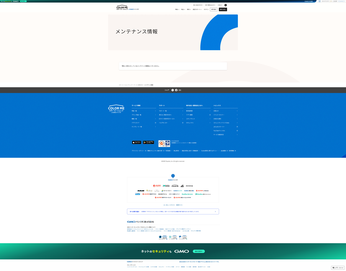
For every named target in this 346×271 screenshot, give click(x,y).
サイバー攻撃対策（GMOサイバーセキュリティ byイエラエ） (149, 231)
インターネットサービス (132, 266)
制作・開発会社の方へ (210, 5)
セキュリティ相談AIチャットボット (183, 229)
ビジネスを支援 (154, 266)
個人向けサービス (201, 266)
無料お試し (223, 9)
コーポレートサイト (169, 205)
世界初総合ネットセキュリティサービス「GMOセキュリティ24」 (140, 229)
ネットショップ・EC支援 (144, 266)
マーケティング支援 (170, 266)
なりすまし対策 (186, 231)
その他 (208, 266)
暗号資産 (194, 266)
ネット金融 (189, 266)
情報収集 (183, 266)
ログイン (206, 9)
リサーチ (177, 266)
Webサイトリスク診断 (169, 229)
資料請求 (213, 9)
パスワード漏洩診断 (159, 229)
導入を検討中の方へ (198, 5)
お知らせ (220, 5)
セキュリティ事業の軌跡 (196, 230)
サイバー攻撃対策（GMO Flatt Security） (172, 231)
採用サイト (179, 205)
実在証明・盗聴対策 (131, 231)
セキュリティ (161, 266)
